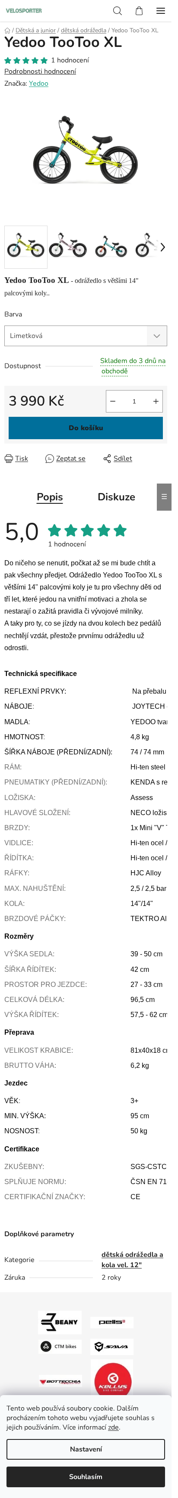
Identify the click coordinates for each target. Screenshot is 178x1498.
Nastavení (86, 1449)
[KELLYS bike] (112, 1380)
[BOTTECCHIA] (60, 1380)
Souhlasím (85, 1477)
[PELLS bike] (112, 1322)
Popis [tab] (50, 497)
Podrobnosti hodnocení (40, 71)
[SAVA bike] (112, 1346)
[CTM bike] (60, 1346)
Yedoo (38, 83)
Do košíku (86, 428)
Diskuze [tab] (116, 497)
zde (113, 1427)
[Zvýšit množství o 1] (155, 401)
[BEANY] (60, 1322)
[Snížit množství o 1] (112, 401)
